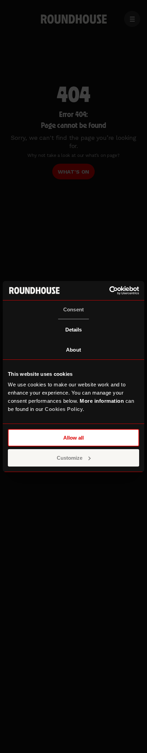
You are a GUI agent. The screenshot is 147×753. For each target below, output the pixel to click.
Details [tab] (73, 330)
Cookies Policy (64, 409)
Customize (69, 458)
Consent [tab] (73, 309)
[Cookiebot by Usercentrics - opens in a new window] (109, 290)
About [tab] (73, 350)
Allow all (73, 438)
